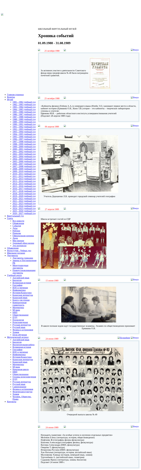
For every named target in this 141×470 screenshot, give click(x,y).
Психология (18, 320)
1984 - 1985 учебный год (24, 109)
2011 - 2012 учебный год (24, 176)
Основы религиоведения (24, 377)
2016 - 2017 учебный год (24, 188)
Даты (15, 228)
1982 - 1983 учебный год (24, 104)
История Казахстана (22, 292)
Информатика (19, 290)
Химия (16, 332)
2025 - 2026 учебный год (24, 211)
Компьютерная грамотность (19, 303)
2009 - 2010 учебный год (24, 171)
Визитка (11, 97)
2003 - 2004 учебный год (24, 156)
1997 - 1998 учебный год (24, 141)
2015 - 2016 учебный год (24, 186)
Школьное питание (16, 253)
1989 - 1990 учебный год (24, 122)
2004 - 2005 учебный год (24, 159)
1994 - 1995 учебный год (24, 134)
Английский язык (21, 278)
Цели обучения (20, 335)
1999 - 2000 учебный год (24, 146)
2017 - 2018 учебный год (24, 191)
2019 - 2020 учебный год (24, 196)
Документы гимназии (23, 258)
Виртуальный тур (15, 216)
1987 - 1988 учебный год (24, 117)
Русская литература (22, 325)
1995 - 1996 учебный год (24, 136)
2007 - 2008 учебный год (24, 166)
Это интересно (19, 245)
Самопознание (19, 387)
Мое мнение (18, 240)
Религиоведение (20, 322)
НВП (15, 312)
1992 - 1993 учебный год (24, 129)
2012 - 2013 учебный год (24, 179)
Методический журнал (18, 337)
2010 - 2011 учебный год (24, 174)
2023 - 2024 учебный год (24, 206)
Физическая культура (22, 391)
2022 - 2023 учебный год (24, 203)
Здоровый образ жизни (23, 243)
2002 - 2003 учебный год (24, 154)
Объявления (18, 223)
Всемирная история (22, 283)
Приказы (17, 233)
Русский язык (19, 327)
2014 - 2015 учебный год (24, 184)
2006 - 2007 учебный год (24, 164)
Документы (12, 255)
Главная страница (15, 94)
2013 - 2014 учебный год (24, 181)
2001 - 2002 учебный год (24, 151)
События (17, 226)
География (17, 285)
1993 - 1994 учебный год (24, 132)
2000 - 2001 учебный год (24, 149)
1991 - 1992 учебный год (24, 127)
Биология (17, 280)
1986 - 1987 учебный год (24, 114)
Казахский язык (20, 297)
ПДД (15, 317)
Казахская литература (23, 295)
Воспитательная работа (23, 344)
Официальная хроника (23, 236)
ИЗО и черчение (20, 288)
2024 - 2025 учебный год (24, 208)
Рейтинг (16, 231)
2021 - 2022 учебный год (24, 201)
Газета (10, 218)
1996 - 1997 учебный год (24, 139)
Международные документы (20, 266)
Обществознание (21, 315)
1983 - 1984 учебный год (24, 107)
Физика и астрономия (23, 330)
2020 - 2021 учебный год (24, 198)
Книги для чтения (21, 300)
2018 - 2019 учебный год (24, 193)
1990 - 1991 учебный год (24, 124)
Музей (10, 99)
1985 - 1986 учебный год (24, 112)
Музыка (16, 310)
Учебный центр (14, 275)
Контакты (11, 401)
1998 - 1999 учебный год (24, 144)
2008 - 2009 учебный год (24, 169)
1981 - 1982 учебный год (24, 102)
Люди (15, 238)
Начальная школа (21, 369)
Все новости (18, 221)
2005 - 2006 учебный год (24, 161)
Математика (18, 307)
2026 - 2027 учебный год (24, 213)
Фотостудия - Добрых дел (19, 250)
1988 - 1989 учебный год (24, 119)
